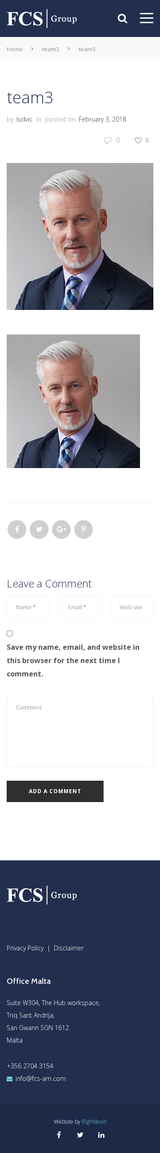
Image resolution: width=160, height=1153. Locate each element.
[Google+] (61, 529)
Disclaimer (69, 948)
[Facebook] (17, 529)
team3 (50, 49)
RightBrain (94, 1121)
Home (15, 49)
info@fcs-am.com (41, 1078)
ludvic (24, 119)
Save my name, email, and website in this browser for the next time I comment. (73, 660)
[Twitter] (39, 529)
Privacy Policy (25, 948)
